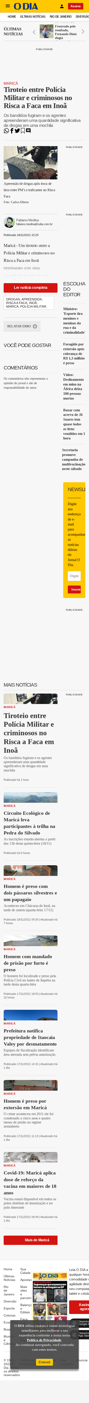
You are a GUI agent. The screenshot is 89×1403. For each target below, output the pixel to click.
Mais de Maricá (37, 1240)
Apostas (26, 1280)
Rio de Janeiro (61, 16)
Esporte (9, 1308)
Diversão (10, 1301)
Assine (76, 6)
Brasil (8, 1329)
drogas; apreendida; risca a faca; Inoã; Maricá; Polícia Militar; (26, 302)
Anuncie (82, 1360)
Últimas (13, 31)
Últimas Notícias (32, 16)
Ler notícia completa (30, 287)
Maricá (11, 83)
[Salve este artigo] (23, 132)
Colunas (10, 1315)
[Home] (26, 8)
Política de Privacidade (44, 1340)
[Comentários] (28, 132)
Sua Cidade (25, 1271)
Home (12, 16)
